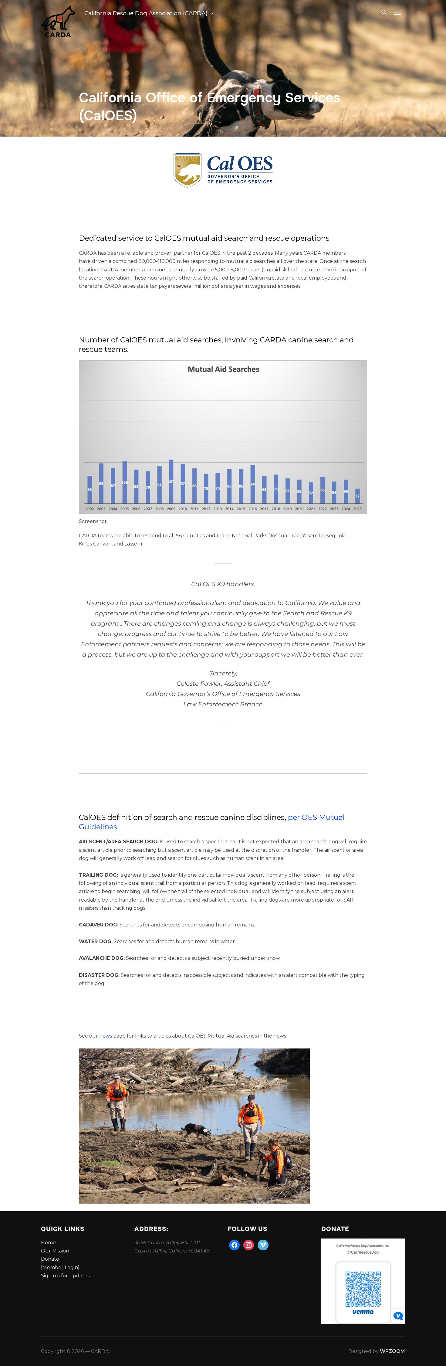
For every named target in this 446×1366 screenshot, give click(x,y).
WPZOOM (392, 1351)
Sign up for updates (65, 1276)
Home (48, 1242)
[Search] (384, 11)
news (106, 1036)
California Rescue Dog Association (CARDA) (146, 13)
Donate (50, 1259)
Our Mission (55, 1251)
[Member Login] (60, 1267)
